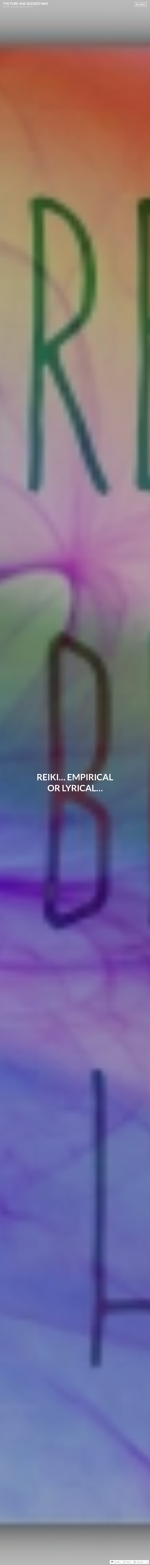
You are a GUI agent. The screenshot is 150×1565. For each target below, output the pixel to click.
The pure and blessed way (25, 3)
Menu (142, 4)
